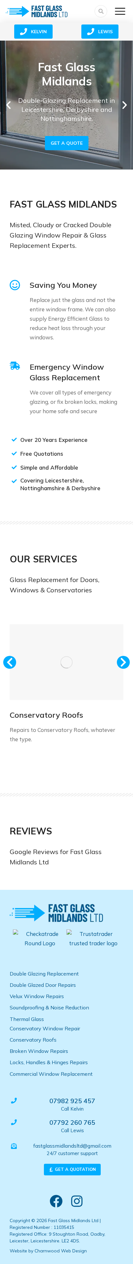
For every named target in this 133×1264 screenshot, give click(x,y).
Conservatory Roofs (46, 715)
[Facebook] (56, 1201)
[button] (8, 105)
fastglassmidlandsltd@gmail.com (72, 1145)
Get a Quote (67, 143)
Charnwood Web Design (61, 1251)
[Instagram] (76, 1201)
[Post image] (66, 662)
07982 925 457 (72, 1101)
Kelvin (39, 31)
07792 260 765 (72, 1122)
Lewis (105, 31)
